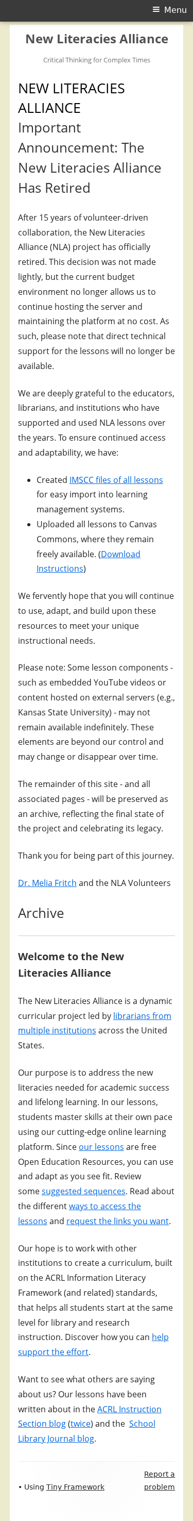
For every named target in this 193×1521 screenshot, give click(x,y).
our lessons (101, 1146)
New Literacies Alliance (96, 39)
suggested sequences (84, 1191)
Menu (175, 10)
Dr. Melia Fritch (47, 883)
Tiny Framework (75, 1487)
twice (81, 1423)
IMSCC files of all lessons (116, 480)
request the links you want (117, 1221)
